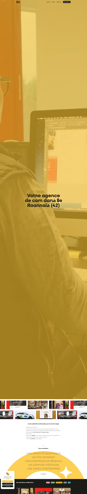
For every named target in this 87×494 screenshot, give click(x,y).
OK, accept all (8, 481)
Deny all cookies (8, 483)
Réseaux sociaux (59, 482)
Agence (53, 1)
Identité (53, 482)
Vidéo (65, 482)
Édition (48, 482)
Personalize (8, 486)
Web (69, 482)
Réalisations (59, 1)
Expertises (48, 1)
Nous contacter (67, 1)
